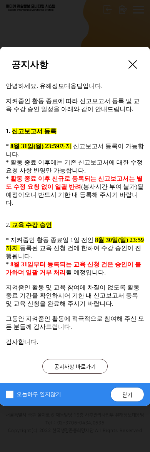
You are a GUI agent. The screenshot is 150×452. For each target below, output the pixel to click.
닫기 (127, 394)
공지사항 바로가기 (75, 366)
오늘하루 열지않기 (39, 394)
